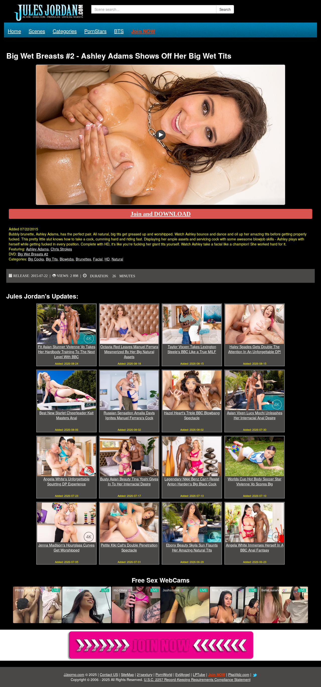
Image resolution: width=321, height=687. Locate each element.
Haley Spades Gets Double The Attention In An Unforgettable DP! (254, 349)
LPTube (199, 674)
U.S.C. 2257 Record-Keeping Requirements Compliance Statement (197, 679)
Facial (98, 258)
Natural (117, 258)
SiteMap (127, 674)
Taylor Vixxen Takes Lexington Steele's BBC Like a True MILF (192, 349)
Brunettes (83, 258)
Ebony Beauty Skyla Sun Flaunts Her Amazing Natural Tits (192, 547)
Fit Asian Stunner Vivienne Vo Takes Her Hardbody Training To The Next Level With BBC (66, 351)
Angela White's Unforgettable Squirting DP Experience (66, 481)
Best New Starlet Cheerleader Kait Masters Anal (66, 415)
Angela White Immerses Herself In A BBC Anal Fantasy (254, 547)
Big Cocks (36, 258)
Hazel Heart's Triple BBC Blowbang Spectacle (192, 415)
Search (225, 9)
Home (14, 31)
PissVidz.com (238, 674)
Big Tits (52, 258)
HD (107, 258)
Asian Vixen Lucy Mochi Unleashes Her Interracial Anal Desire (254, 415)
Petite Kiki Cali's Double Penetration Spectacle (129, 547)
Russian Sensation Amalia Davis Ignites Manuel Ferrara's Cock (129, 415)
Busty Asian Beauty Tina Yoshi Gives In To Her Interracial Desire (129, 481)
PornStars (95, 31)
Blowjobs (67, 258)
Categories (65, 31)
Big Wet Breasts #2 (33, 253)
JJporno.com (74, 674)
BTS (119, 31)
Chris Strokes (61, 248)
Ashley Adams (37, 248)
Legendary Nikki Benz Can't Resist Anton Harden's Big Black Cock (192, 481)
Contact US (109, 674)
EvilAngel (182, 674)
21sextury (144, 674)
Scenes (37, 31)
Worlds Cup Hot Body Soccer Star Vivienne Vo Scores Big (254, 481)
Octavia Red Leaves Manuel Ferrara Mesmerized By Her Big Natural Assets (129, 351)
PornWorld (163, 674)
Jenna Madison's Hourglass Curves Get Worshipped (66, 547)
